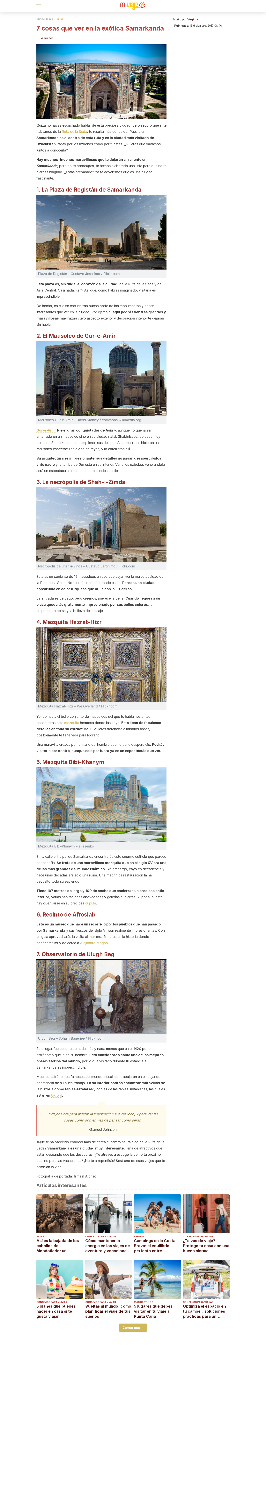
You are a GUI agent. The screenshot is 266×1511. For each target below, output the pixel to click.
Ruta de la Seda (74, 132)
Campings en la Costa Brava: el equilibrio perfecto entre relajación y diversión (154, 1245)
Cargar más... (133, 1328)
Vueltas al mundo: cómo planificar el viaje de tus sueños (108, 1311)
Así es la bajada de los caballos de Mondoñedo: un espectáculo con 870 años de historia (57, 1245)
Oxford (56, 1095)
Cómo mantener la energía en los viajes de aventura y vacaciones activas (107, 1245)
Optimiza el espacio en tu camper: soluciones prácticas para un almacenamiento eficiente (204, 1311)
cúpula (90, 903)
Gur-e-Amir (46, 430)
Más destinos (143, 1302)
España (41, 1236)
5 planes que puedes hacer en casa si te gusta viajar (56, 1311)
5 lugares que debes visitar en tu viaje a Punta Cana (153, 1311)
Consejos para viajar (100, 1236)
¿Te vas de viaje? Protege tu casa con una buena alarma (206, 1245)
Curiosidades (44, 19)
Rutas (59, 19)
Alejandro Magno (94, 943)
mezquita (71, 723)
